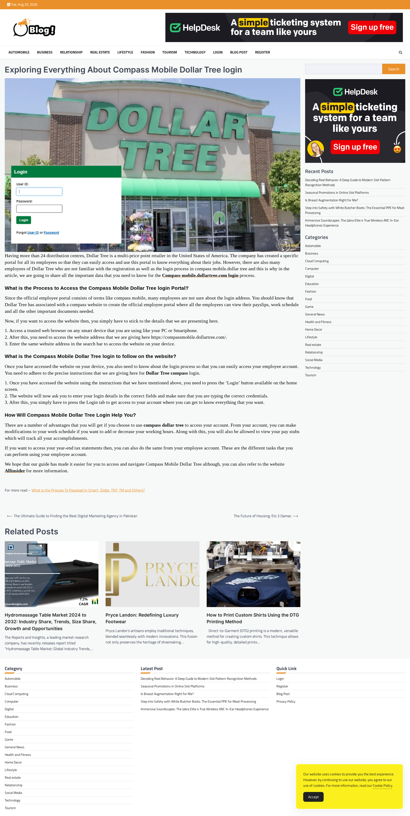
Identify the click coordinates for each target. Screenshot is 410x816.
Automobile (19, 52)
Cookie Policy (382, 785)
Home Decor (313, 329)
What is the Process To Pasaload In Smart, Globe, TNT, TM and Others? (88, 490)
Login (218, 52)
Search (393, 69)
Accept (313, 797)
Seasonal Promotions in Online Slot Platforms (337, 192)
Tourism (169, 52)
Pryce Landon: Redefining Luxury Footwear (142, 618)
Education (312, 283)
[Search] (400, 52)
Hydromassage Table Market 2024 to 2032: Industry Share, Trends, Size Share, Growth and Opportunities (51, 621)
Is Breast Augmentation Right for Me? (331, 200)
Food (308, 299)
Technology (195, 52)
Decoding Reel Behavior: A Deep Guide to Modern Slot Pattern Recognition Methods (199, 678)
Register (262, 52)
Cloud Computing (317, 261)
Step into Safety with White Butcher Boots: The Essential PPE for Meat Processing (198, 701)
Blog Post (238, 52)
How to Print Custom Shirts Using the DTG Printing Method (253, 618)
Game (309, 306)
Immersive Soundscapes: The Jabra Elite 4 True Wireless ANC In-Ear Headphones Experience (205, 708)
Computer (312, 268)
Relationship (71, 52)
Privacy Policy (285, 701)
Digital (309, 276)
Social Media (313, 359)
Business (44, 52)
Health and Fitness (318, 321)
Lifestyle (125, 52)
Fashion (148, 52)
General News (315, 314)
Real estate (100, 52)
